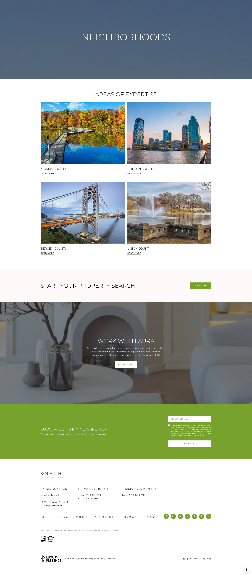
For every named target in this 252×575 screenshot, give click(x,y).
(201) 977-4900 (94, 495)
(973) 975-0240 (137, 495)
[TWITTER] (187, 516)
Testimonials (128, 517)
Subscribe (189, 444)
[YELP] (201, 516)
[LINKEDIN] (173, 516)
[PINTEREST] (194, 516)
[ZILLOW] (208, 516)
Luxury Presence (107, 558)
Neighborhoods (104, 517)
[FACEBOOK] (166, 516)
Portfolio (81, 517)
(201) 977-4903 (90, 498)
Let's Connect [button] (126, 364)
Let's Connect (151, 517)
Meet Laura (61, 517)
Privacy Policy (198, 435)
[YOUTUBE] (180, 516)
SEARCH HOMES (200, 286)
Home (44, 517)
